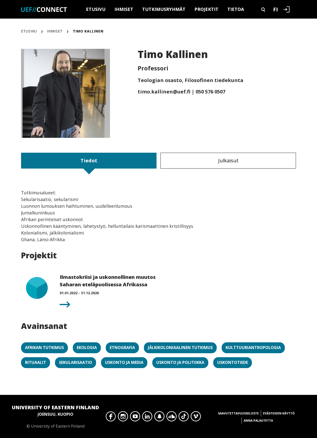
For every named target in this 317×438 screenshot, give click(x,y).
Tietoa (235, 9)
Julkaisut (228, 160)
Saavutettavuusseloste (238, 413)
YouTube (135, 417)
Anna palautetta (258, 420)
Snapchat (159, 417)
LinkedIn (147, 417)
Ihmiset (123, 9)
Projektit (206, 9)
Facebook (111, 417)
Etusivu (96, 9)
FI (275, 9)
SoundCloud (171, 417)
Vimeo (196, 417)
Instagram (123, 417)
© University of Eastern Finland (55, 416)
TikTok (184, 417)
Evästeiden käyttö (279, 413)
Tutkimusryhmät (163, 9)
